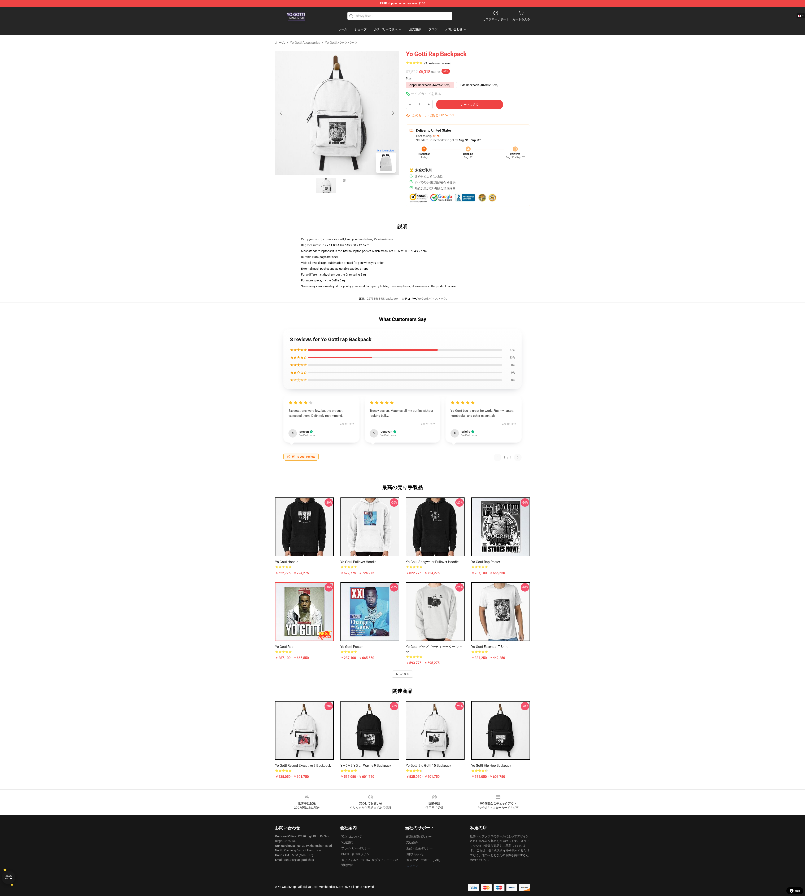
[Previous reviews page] (497, 457)
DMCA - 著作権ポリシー (356, 854)
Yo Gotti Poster (351, 647)
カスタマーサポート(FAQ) (423, 860)
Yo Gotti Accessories (305, 43)
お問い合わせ (415, 854)
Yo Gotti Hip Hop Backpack (491, 766)
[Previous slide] (281, 113)
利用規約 (347, 842)
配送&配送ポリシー (419, 836)
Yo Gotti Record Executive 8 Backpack (303, 766)
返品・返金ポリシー (419, 848)
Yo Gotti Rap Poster (485, 562)
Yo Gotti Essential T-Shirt (489, 647)
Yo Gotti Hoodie (286, 562)
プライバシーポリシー (356, 848)
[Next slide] (392, 113)
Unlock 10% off (8, 877)
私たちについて (351, 836)
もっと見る (402, 674)
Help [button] (797, 890)
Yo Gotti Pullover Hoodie (358, 562)
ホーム (280, 43)
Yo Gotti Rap (284, 647)
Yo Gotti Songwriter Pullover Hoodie (432, 562)
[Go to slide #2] (348, 185)
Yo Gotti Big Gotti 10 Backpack (428, 766)
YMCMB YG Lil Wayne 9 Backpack (365, 766)
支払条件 (412, 842)
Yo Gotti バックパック (341, 43)
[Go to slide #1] (326, 185)
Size (409, 78)
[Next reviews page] (518, 457)
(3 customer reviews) (438, 63)
